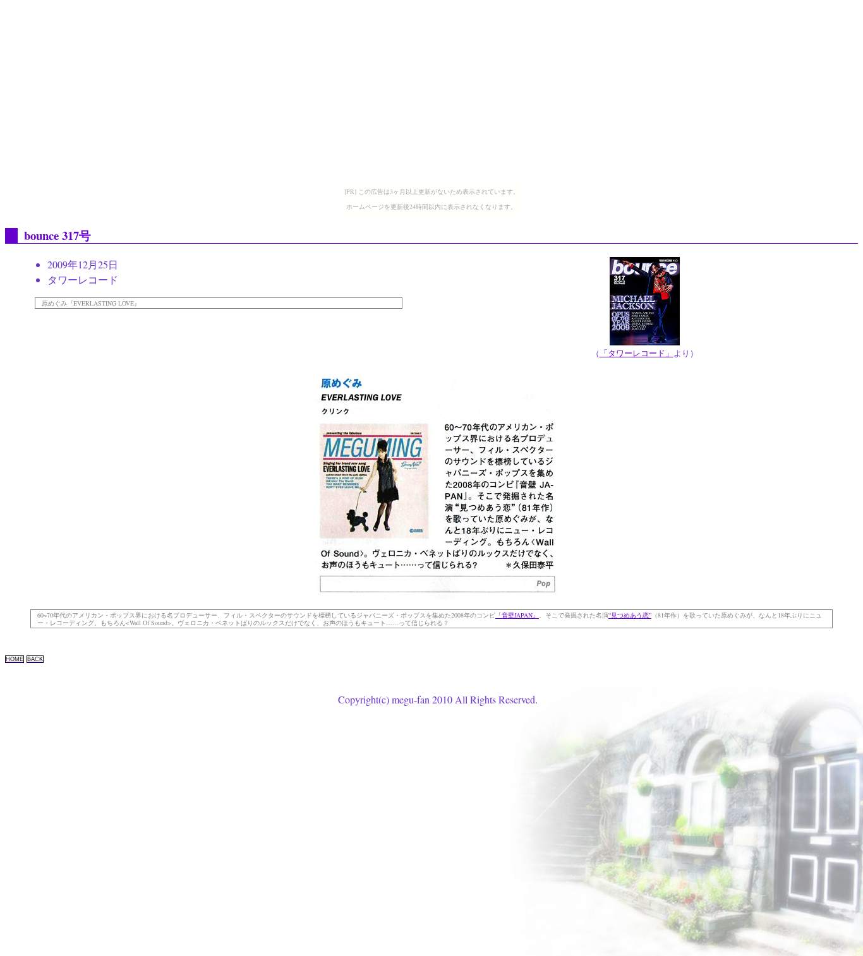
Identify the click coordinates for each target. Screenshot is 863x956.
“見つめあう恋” (629, 615)
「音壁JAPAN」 (517, 615)
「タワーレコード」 (636, 353)
